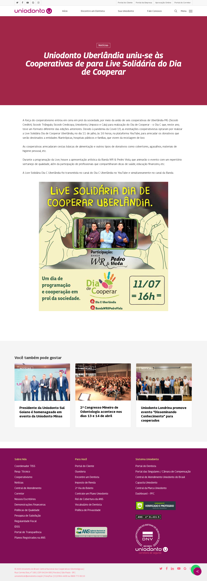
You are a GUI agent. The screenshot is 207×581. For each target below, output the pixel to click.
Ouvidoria (80, 471)
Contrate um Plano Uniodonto (91, 493)
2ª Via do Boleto (84, 488)
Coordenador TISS (25, 466)
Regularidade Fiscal (26, 521)
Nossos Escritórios (25, 499)
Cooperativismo (23, 477)
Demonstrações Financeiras (30, 504)
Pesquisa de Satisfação (28, 515)
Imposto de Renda (85, 482)
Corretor (19, 493)
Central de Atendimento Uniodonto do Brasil (160, 477)
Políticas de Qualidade (27, 510)
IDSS (17, 526)
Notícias (103, 45)
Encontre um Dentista (87, 477)
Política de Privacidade (88, 510)
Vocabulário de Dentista (88, 504)
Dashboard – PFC (145, 493)
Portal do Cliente (84, 466)
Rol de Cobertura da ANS (89, 499)
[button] (186, 11)
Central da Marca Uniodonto (151, 488)
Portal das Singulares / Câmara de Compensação (163, 471)
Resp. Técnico (22, 471)
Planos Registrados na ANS (30, 537)
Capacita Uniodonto (146, 482)
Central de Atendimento (28, 488)
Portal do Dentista (146, 466)
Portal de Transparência (28, 532)
